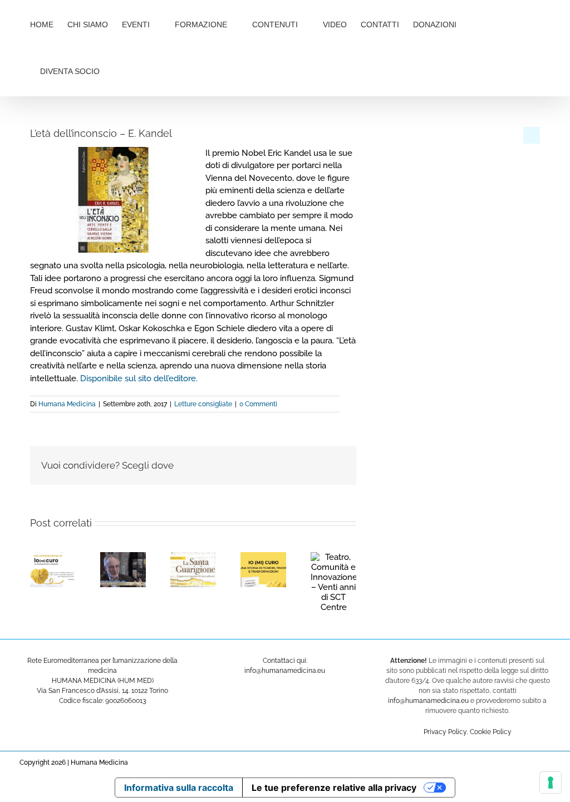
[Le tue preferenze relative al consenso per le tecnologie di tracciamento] (550, 782)
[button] (137, 70)
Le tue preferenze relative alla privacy (334, 787)
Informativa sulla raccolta (178, 787)
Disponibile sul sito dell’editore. (139, 378)
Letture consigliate (203, 404)
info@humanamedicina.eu (428, 701)
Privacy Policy (445, 732)
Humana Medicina (67, 404)
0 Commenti (258, 404)
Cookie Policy (491, 732)
